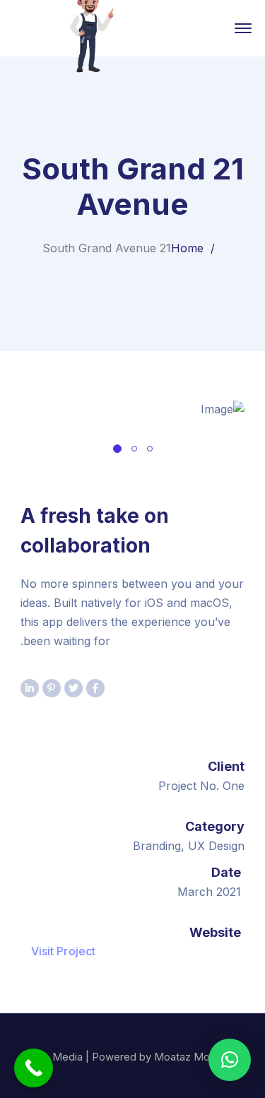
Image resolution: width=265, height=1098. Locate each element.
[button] (229, 1060)
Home (187, 248)
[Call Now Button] (33, 1068)
